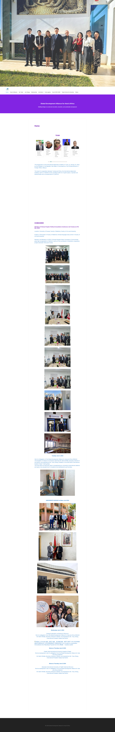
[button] (48, 161)
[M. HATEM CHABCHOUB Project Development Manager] (75, 144)
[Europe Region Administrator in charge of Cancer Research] (48, 142)
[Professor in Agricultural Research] (66, 144)
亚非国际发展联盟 (39, 223)
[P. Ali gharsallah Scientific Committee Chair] (57, 144)
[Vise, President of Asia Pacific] (40, 145)
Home (37, 126)
